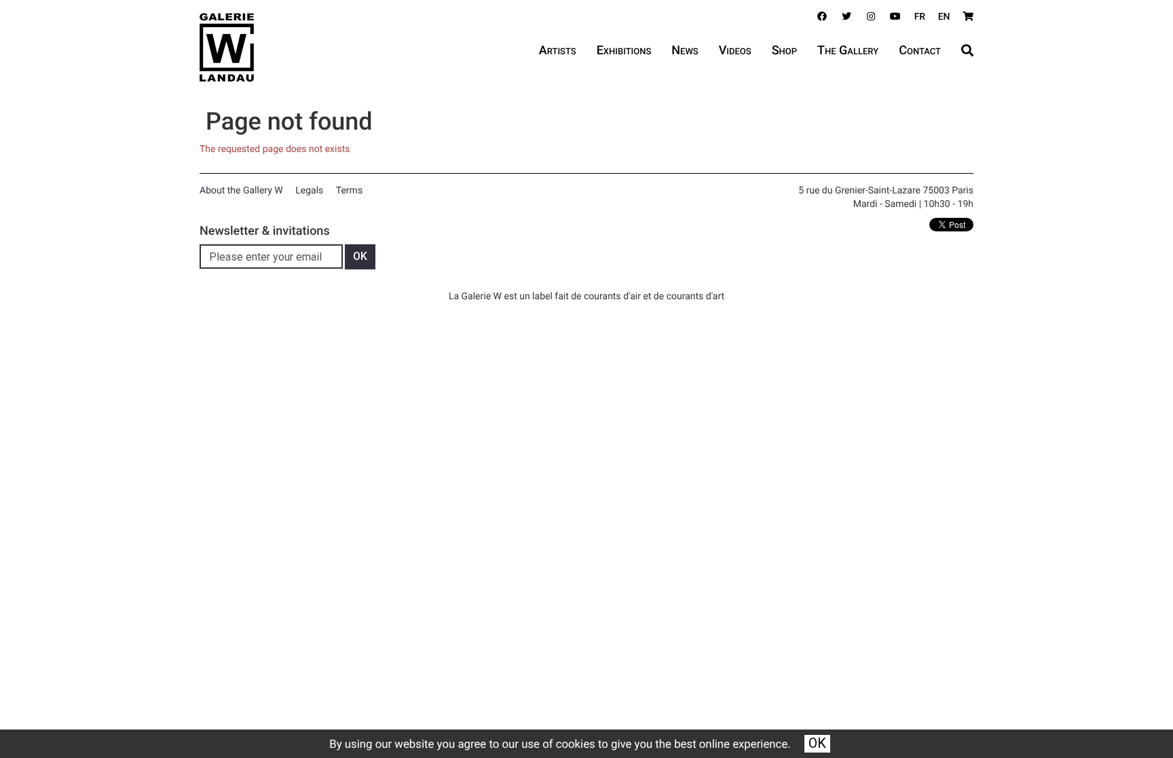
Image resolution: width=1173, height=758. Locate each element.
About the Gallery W (241, 190)
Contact (920, 50)
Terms (349, 190)
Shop (784, 50)
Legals (309, 190)
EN (944, 17)
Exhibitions (624, 50)
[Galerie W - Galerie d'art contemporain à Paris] (227, 47)
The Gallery (847, 50)
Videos (735, 50)
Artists (557, 50)
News (684, 50)
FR (920, 17)
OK (817, 743)
